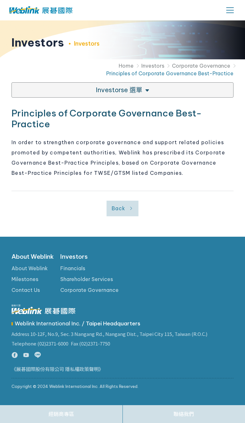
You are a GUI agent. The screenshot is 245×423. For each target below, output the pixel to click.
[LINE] (37, 355)
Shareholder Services (86, 279)
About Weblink (32, 256)
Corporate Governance (201, 66)
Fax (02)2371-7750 (90, 343)
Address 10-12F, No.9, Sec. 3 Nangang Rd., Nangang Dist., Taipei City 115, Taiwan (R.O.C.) (109, 333)
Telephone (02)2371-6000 (39, 343)
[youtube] (26, 355)
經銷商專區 (61, 414)
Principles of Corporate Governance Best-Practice (170, 73)
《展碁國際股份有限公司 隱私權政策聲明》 (57, 369)
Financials (72, 268)
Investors (152, 66)
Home (126, 66)
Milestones (24, 279)
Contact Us (25, 290)
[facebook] (14, 355)
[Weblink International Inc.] (40, 10)
